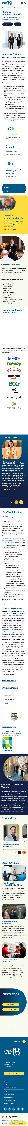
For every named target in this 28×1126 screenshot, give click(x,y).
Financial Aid (5, 636)
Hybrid (8, 57)
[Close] (26, 197)
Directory (6, 1082)
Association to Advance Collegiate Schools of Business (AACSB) (11, 734)
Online (18, 57)
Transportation (8, 1097)
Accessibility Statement (17, 1120)
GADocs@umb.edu (11, 587)
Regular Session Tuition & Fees (10, 631)
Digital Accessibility (9, 1100)
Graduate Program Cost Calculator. (12, 615)
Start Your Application (11, 1009)
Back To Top (17, 1041)
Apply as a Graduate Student (8, 604)
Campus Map (7, 1091)
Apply (17, 24)
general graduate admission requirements (13, 539)
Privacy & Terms (6, 1123)
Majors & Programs (18, 8)
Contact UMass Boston (14, 1073)
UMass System (6, 1120)
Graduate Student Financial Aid (9, 680)
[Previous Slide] (19, 852)
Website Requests (9, 1103)
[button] (14, 691)
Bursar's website (6, 629)
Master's (4, 57)
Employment (7, 1085)
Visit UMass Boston (11, 1004)
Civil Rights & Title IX (10, 1088)
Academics (9, 8)
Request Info (7, 24)
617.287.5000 (7, 1066)
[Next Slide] (24, 852)
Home (3, 8)
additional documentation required (13, 595)
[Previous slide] (16, 502)
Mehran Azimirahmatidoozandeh (11, 844)
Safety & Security (9, 1094)
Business (23, 57)
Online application (9, 545)
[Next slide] (21, 502)
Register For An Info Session (10, 229)
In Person (14, 57)
